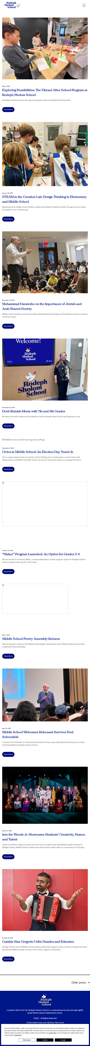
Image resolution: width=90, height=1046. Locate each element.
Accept (63, 1040)
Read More (8, 109)
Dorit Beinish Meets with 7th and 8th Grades (33, 411)
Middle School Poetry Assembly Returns (31, 639)
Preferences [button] (17, 1035)
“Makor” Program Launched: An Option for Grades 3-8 (41, 554)
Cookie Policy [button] (53, 1033)
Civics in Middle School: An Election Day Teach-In (38, 452)
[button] (84, 5)
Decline (45, 1040)
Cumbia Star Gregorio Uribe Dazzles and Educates (38, 942)
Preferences (27, 1040)
